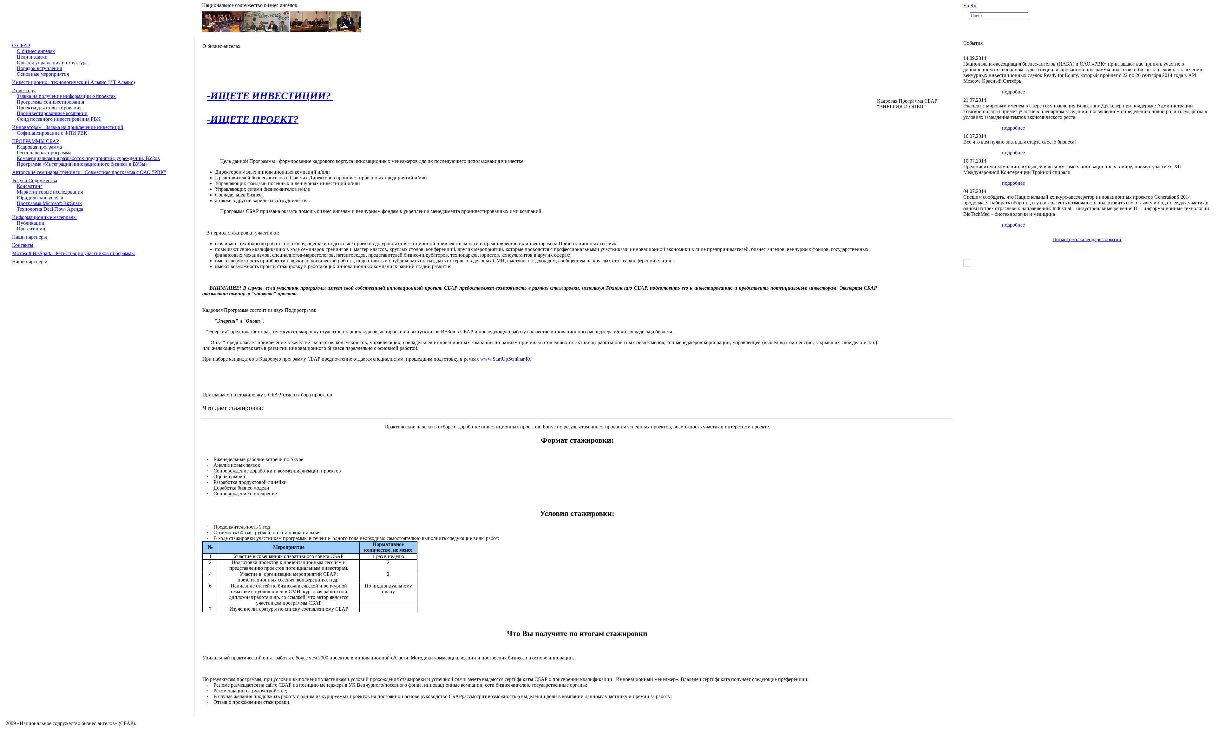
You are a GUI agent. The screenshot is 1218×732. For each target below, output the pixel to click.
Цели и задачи (32, 57)
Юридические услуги (40, 197)
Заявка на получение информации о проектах (66, 96)
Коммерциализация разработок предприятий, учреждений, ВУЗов (88, 158)
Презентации (31, 228)
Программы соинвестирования (50, 102)
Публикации (30, 223)
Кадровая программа (39, 147)
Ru (973, 5)
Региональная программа (44, 152)
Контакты (22, 245)
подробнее (1013, 91)
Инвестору (24, 90)
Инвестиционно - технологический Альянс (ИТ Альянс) (73, 82)
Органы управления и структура (52, 62)
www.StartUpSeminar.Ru (506, 359)
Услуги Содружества (34, 180)
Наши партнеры (29, 237)
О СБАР (21, 45)
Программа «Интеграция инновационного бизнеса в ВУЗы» (82, 164)
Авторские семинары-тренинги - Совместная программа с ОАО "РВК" (89, 172)
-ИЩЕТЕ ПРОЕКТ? (252, 119)
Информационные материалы (44, 217)
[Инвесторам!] (332, 95)
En (966, 5)
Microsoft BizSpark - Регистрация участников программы (73, 253)
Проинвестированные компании (52, 113)
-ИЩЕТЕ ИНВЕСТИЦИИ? (269, 95)
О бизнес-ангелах (36, 51)
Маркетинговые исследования (50, 192)
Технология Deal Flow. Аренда (50, 209)
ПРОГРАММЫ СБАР (35, 141)
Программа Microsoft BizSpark (49, 203)
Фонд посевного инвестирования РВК (59, 119)
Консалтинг (30, 186)
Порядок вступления (39, 68)
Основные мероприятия (43, 74)
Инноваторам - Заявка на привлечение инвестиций (67, 127)
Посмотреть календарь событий (1086, 239)
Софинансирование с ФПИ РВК (52, 133)
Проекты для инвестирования (49, 107)
